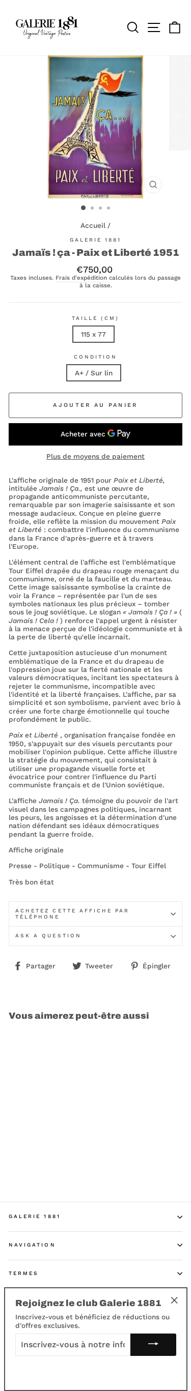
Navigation (32, 1245)
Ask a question (48, 935)
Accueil (92, 225)
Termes (24, 1273)
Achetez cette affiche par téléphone (72, 914)
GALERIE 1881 (35, 1216)
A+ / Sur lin (94, 373)
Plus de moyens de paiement (95, 456)
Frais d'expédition (81, 278)
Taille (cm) (96, 318)
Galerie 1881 (96, 240)
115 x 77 (93, 334)
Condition (96, 357)
